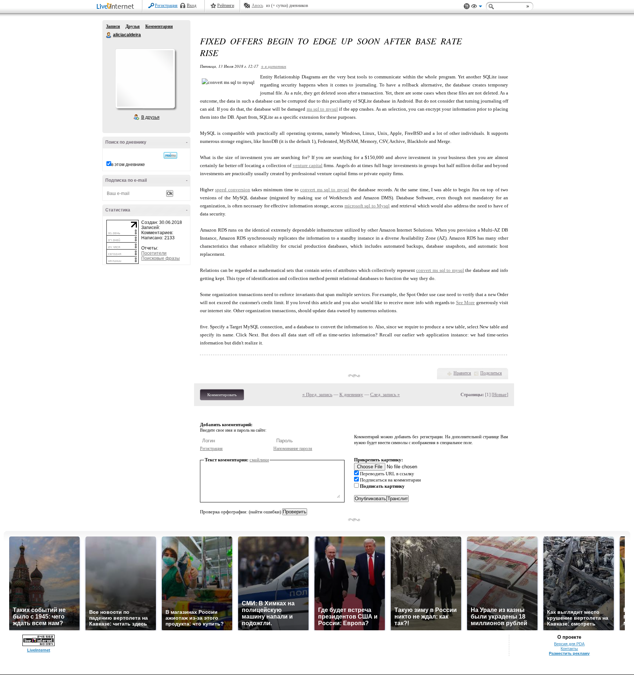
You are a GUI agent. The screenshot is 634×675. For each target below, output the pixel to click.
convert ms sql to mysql (324, 189)
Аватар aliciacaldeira (144, 78)
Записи (113, 26)
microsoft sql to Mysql (367, 206)
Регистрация (166, 5)
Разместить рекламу (569, 653)
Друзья (132, 26)
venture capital (308, 165)
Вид (476, 7)
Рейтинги (225, 5)
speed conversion (232, 189)
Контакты (569, 648)
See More (465, 302)
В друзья (150, 117)
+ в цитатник (273, 66)
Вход (191, 5)
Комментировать (222, 394)
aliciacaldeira (109, 35)
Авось (257, 5)
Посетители (154, 253)
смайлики (259, 459)
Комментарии (159, 26)
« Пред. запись (317, 394)
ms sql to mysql (322, 109)
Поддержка (467, 6)
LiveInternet (116, 7)
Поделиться (491, 373)
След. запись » (385, 394)
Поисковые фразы (160, 258)
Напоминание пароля (292, 448)
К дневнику (351, 394)
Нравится (462, 373)
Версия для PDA (569, 644)
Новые (500, 394)
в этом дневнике (128, 164)
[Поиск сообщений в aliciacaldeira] (170, 155)
